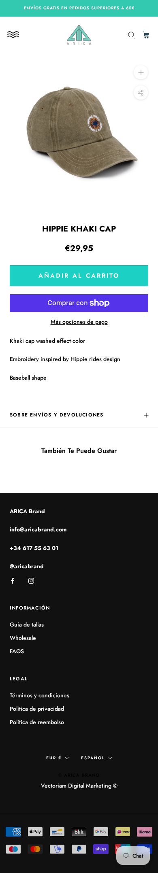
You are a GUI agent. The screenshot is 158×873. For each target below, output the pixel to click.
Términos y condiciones (39, 695)
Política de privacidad (37, 709)
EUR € (54, 758)
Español (93, 758)
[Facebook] (12, 580)
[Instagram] (31, 580)
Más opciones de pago (79, 322)
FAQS (17, 651)
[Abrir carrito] (147, 35)
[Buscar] (131, 34)
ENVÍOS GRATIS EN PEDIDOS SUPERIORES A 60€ (79, 8)
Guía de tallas (27, 624)
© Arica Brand (79, 775)
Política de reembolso (37, 722)
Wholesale (23, 638)
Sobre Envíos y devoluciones (56, 414)
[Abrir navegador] (14, 34)
